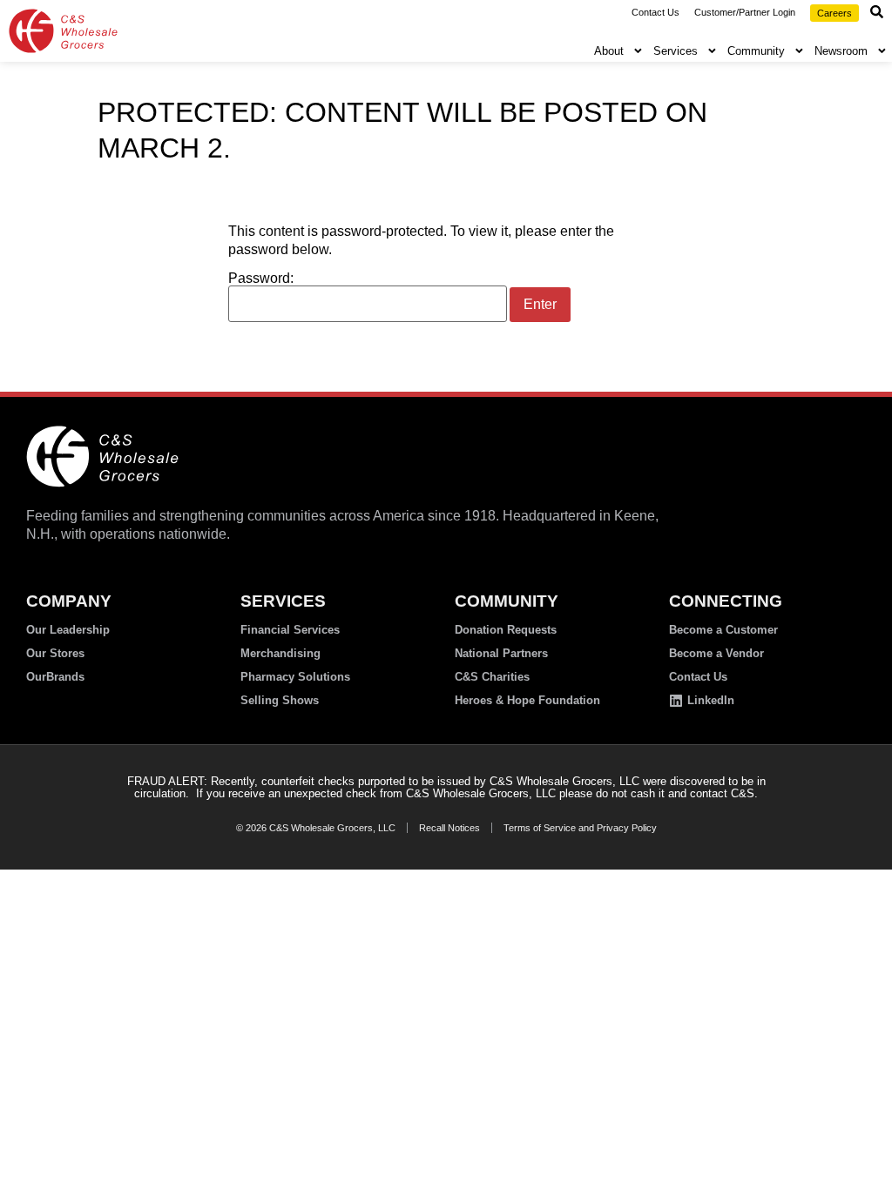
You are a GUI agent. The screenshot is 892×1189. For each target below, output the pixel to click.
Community (756, 50)
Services (675, 50)
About (609, 50)
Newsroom (841, 50)
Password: (261, 278)
